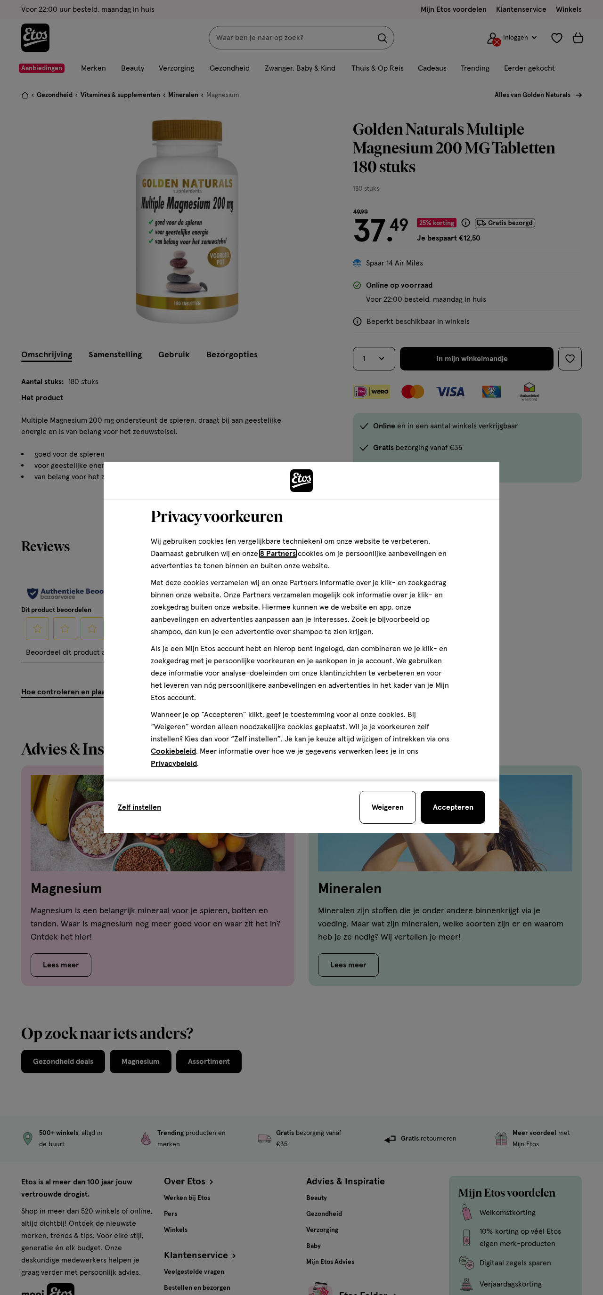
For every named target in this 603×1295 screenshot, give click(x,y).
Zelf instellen (139, 807)
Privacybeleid (174, 763)
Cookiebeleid (173, 751)
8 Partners (278, 553)
